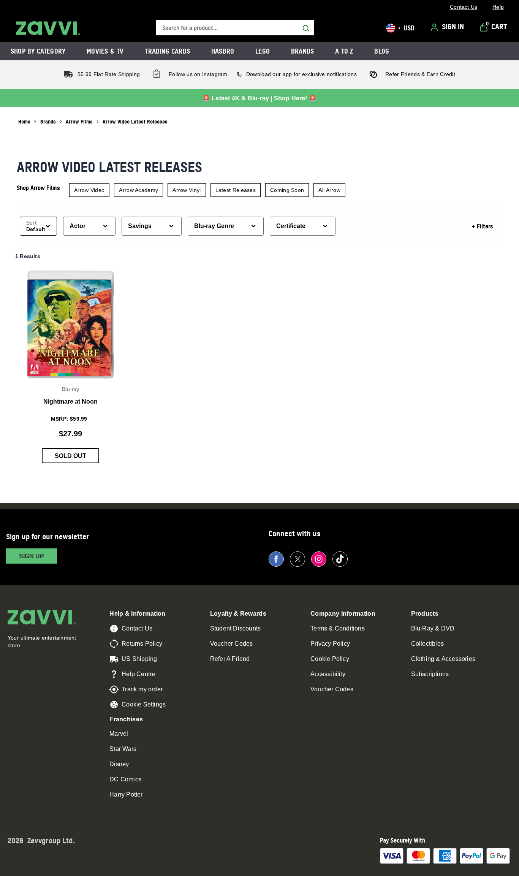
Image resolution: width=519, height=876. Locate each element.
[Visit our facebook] (276, 559)
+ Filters (482, 226)
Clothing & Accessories (443, 659)
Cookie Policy (329, 659)
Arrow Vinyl (186, 190)
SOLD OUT (70, 456)
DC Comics (125, 779)
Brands (48, 121)
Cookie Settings (144, 704)
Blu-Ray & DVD (433, 628)
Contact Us (137, 628)
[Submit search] (306, 28)
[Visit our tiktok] (340, 559)
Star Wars (122, 749)
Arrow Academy (138, 190)
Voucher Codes (231, 643)
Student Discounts (235, 628)
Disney (119, 764)
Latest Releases (235, 190)
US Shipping (139, 659)
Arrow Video (89, 190)
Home (24, 121)
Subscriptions (430, 674)
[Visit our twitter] (297, 559)
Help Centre (138, 674)
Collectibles (427, 643)
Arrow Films (79, 121)
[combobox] (235, 28)
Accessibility (327, 674)
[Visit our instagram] (318, 559)
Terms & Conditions (337, 628)
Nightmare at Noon (70, 401)
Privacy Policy (330, 643)
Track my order (142, 689)
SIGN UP (31, 556)
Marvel (118, 733)
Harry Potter (125, 794)
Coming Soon (287, 190)
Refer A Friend (230, 659)
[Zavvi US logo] (48, 28)
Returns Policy (142, 643)
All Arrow (329, 190)
